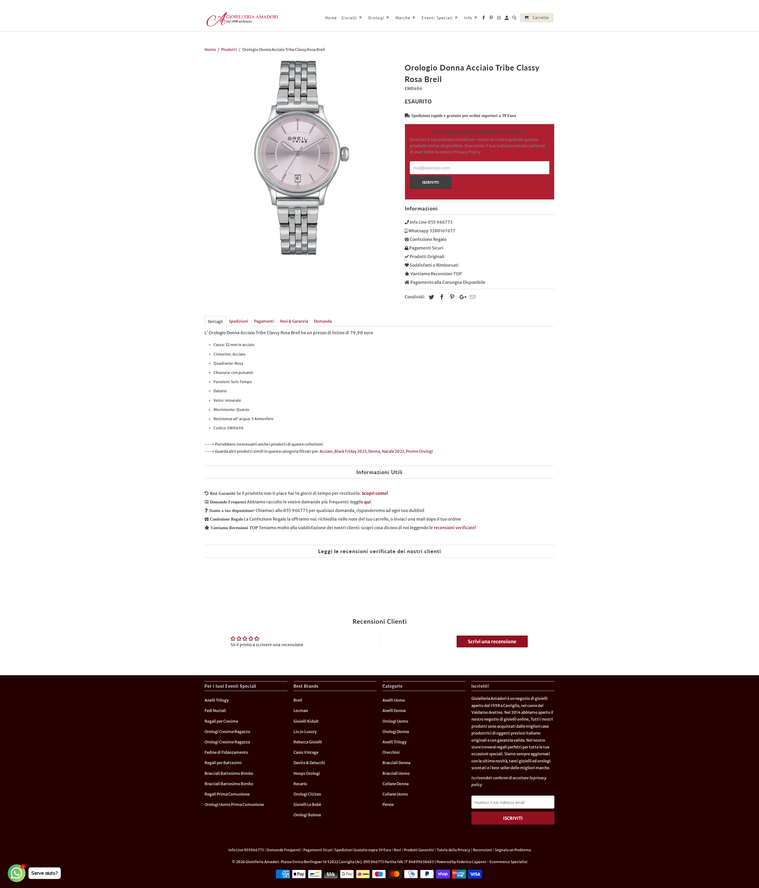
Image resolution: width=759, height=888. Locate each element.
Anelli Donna (394, 710)
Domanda (323, 321)
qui (367, 502)
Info (470, 17)
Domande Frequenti (284, 850)
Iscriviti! (430, 182)
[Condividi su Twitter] (430, 297)
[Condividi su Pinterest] (451, 297)
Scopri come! (375, 493)
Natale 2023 (393, 451)
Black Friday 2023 (350, 451)
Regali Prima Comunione (227, 794)
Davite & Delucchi (309, 762)
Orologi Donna (395, 731)
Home (331, 17)
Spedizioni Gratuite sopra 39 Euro (363, 850)
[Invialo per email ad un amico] (471, 297)
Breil (298, 700)
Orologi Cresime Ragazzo (227, 731)
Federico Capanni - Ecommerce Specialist (492, 862)
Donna (374, 451)
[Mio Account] (507, 19)
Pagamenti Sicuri (318, 850)
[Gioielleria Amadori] (242, 19)
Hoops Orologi (307, 773)
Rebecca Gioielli (308, 742)
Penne (388, 804)
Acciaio (326, 451)
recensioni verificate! (455, 527)
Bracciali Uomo (396, 773)
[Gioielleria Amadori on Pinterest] (491, 19)
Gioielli (352, 17)
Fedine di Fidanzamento (226, 752)
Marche (405, 17)
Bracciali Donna (396, 762)
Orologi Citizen (307, 794)
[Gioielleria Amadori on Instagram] (499, 19)
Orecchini (391, 752)
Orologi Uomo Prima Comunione (234, 804)
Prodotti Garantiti (419, 850)
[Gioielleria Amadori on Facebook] (484, 19)
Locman (301, 710)
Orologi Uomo (395, 721)
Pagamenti (264, 321)
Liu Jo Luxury (305, 731)
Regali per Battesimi (223, 762)
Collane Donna (395, 783)
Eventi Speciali (440, 17)
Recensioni (482, 850)
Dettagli (215, 321)
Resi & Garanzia (294, 321)
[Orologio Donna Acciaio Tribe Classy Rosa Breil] (302, 158)
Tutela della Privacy (453, 850)
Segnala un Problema (513, 850)
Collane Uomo (395, 794)
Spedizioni (238, 321)
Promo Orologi (419, 451)
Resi (397, 850)
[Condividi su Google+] (461, 297)
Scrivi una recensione (492, 641)
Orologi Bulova (307, 814)
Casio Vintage (306, 752)
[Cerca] (514, 19)
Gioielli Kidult (306, 721)
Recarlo (300, 783)
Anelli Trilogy (217, 700)
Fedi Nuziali (215, 710)
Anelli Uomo (393, 700)
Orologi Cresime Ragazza (227, 742)
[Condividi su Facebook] (441, 297)
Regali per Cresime (221, 721)
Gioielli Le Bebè (307, 804)
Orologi (378, 17)
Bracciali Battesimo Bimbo (229, 773)
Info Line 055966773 (246, 850)
